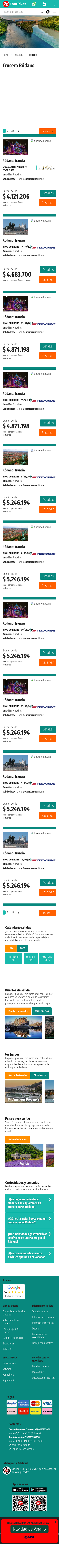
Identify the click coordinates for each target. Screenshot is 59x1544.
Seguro (35, 1328)
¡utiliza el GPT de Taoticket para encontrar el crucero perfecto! (34, 1470)
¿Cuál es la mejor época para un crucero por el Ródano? (27, 1220)
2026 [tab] (11, 948)
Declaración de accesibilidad (39, 1336)
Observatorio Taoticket (43, 1377)
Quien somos (9, 1363)
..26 (12, 130)
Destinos (18, 54)
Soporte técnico (40, 1311)
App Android (9, 1380)
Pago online (38, 1372)
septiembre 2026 (14, 958)
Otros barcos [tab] (40, 1075)
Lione (19, 178)
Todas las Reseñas (13, 1296)
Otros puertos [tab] (42, 1011)
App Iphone (8, 1374)
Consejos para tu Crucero (11, 1331)
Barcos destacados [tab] (18, 1075)
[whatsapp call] (34, 4)
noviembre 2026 (47, 958)
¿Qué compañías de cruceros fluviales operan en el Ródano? (26, 1255)
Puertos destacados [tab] (18, 1011)
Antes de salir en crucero (11, 1322)
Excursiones (8, 1343)
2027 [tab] (22, 948)
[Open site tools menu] (54, 4)
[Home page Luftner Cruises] (47, 167)
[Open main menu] (54, 12)
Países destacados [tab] (18, 1139)
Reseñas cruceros (40, 1366)
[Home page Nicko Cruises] (44, 246)
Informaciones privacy (43, 1317)
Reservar (48, 203)
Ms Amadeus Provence (15, 167)
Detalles (48, 193)
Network (7, 1369)
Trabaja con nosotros (42, 1343)
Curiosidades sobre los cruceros (14, 1313)
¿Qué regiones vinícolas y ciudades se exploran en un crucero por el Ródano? (24, 1203)
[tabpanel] (29, 959)
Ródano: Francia (14, 161)
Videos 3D (7, 1349)
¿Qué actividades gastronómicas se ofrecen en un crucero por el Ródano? (27, 1237)
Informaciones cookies (43, 1322)
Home (5, 54)
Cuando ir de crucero (13, 1337)
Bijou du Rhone (11, 246)
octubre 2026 (30, 958)
